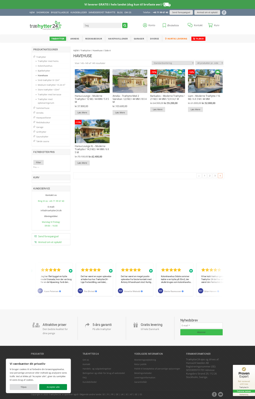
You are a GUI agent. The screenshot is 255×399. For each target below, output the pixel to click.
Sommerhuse (42, 108)
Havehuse (98, 50)
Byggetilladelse (60, 12)
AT (131, 394)
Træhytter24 (55, 394)
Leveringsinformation (144, 377)
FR (112, 394)
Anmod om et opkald (207, 12)
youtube (220, 394)
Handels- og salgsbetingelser (97, 368)
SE (103, 394)
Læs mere (82, 112)
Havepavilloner (118, 38)
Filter (38, 162)
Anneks (74, 38)
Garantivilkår (140, 382)
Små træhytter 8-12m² (48, 80)
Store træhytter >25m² (49, 89)
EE (136, 394)
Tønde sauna (42, 141)
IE (127, 394)
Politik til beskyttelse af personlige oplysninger (157, 368)
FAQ (85, 377)
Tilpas (24, 387)
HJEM (76, 50)
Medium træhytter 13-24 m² (51, 84)
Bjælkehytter (44, 70)
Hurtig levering (177, 38)
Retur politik (140, 364)
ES (141, 394)
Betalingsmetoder (143, 373)
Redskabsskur (93, 38)
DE (117, 394)
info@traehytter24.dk (51, 210)
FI (108, 394)
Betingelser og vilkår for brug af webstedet (104, 373)
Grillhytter (41, 131)
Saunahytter (42, 136)
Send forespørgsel (181, 12)
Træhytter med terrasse (49, 94)
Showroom (42, 12)
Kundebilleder (79, 12)
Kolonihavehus (45, 65)
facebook (214, 394)
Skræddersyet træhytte (102, 12)
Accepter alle (53, 387)
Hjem (32, 12)
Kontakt (86, 364)
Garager (139, 38)
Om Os (127, 12)
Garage (39, 127)
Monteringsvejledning (145, 359)
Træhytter (57, 38)
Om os (86, 359)
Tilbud (199, 38)
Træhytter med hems (48, 61)
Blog (120, 12)
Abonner (201, 332)
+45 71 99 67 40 (160, 12)
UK (122, 394)
